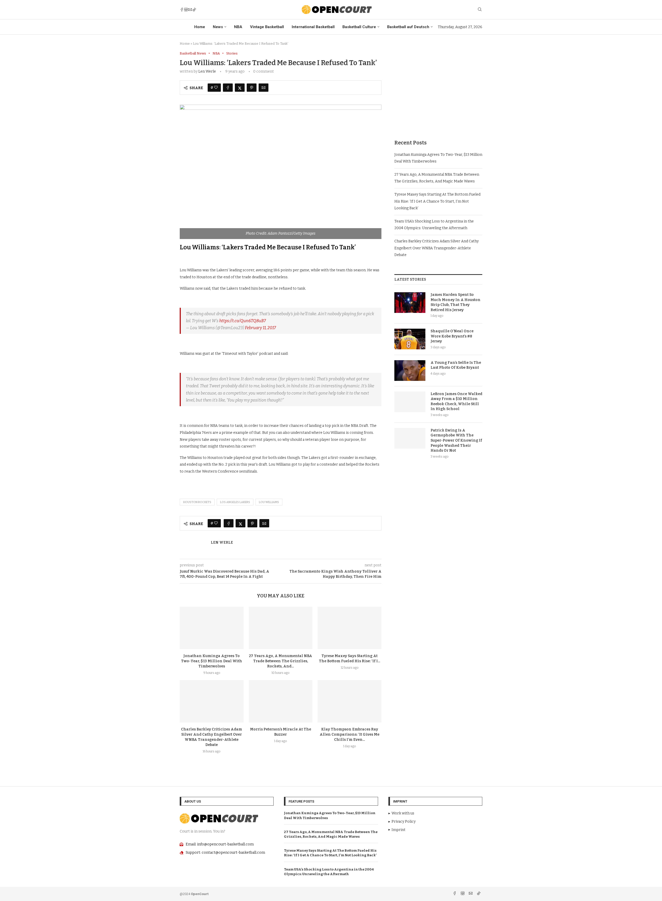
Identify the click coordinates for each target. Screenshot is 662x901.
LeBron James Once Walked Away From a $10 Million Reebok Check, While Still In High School (456, 401)
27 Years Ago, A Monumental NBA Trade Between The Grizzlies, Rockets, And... (280, 661)
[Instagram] (186, 9)
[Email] (190, 9)
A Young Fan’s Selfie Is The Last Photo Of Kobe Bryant (456, 365)
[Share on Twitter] (240, 87)
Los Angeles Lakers (235, 502)
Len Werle (207, 71)
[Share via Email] (263, 87)
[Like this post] (216, 87)
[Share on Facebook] (228, 87)
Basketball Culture (359, 27)
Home (199, 27)
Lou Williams (269, 502)
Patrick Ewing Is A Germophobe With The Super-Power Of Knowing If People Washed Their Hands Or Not (456, 440)
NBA (238, 27)
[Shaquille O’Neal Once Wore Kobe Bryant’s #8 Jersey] (409, 339)
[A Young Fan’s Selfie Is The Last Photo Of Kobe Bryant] (409, 370)
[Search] (479, 9)
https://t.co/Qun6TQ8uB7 (242, 320)
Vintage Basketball (267, 27)
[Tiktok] (194, 9)
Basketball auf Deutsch (408, 27)
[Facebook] (182, 9)
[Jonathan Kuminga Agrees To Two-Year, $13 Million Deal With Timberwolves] (212, 628)
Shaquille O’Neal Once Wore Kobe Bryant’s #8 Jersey (452, 336)
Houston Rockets (197, 502)
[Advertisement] (438, 87)
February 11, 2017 (260, 327)
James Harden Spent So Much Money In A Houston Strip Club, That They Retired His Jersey (455, 302)
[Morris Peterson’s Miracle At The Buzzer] (281, 701)
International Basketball (313, 27)
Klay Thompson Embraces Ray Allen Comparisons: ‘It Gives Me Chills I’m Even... (349, 734)
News (218, 27)
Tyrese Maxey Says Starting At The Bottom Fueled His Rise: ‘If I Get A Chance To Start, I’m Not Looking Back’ (437, 201)
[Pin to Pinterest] (252, 87)
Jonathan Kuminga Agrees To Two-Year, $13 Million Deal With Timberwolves (211, 661)
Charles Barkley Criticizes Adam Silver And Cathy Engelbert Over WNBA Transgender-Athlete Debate (436, 248)
